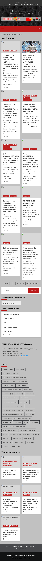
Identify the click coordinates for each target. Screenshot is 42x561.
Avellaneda (22, 381)
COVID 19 (6, 50)
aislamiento (8, 369)
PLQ (4, 322)
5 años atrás (7, 476)
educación (7, 398)
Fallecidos (25, 398)
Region (26, 434)
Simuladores (19, 442)
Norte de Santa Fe (9, 418)
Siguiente (35, 283)
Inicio (5, 4)
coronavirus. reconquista (12, 389)
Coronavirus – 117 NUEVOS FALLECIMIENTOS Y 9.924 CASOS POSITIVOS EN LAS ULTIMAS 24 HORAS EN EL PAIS (10, 111)
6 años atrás (7, 73)
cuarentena (8, 394)
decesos (19, 394)
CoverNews (16, 558)
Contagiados (8, 385)
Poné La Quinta (28, 100)
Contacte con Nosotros (11, 314)
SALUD (36, 434)
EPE (16, 398)
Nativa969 (30, 414)
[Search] (39, 29)
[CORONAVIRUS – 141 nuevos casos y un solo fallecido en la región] (10, 522)
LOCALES (33, 95)
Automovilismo (9, 381)
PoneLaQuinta (8, 426)
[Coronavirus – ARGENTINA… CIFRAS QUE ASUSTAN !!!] (31, 47)
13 (30, 283)
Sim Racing (7, 442)
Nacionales (13, 50)
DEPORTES (27, 95)
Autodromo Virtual (10, 373)
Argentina (20, 369)
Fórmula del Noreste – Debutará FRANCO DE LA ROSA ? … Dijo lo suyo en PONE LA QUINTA (31, 474)
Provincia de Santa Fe (27, 430)
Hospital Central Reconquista (13, 410)
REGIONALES (13, 525)
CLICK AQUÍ (23, 356)
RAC (5, 434)
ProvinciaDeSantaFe (10, 430)
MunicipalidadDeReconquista (13, 414)
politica (34, 422)
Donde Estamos (24, 4)
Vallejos (16, 446)
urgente (30, 442)
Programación (34, 4)
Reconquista (15, 434)
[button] (3, 28)
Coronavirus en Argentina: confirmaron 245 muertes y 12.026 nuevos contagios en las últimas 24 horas (10, 207)
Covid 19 (28, 389)
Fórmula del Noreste (11, 327)
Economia (30, 394)
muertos (30, 410)
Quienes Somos (13, 4)
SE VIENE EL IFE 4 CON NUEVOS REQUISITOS (30, 203)
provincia (20, 426)
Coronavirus (22, 385)
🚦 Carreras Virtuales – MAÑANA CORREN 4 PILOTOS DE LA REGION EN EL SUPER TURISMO (11, 158)
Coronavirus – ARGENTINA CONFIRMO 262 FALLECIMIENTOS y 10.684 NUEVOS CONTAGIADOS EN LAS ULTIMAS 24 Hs (31, 160)
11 (23, 283)
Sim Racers (28, 438)
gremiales (24, 402)
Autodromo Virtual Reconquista (14, 377)
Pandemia (7, 422)
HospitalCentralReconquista (13, 406)
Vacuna (6, 446)
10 (20, 283)
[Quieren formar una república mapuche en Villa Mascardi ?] (10, 239)
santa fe (6, 438)
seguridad (17, 438)
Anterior (6, 283)
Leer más (5, 87)
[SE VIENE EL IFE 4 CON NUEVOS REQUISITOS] (31, 192)
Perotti (17, 422)
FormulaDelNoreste (10, 402)
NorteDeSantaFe (24, 418)
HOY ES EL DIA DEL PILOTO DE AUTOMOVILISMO (9, 472)
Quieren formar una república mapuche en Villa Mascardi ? (10, 250)
